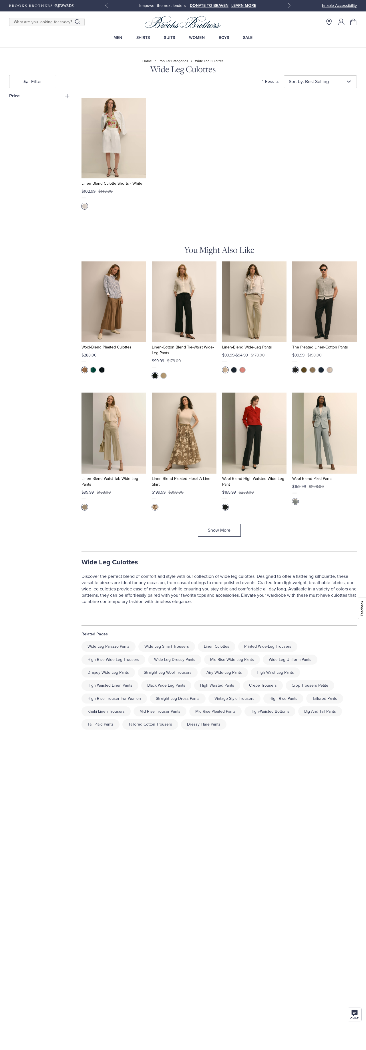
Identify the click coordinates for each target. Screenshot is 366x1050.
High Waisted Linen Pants (109, 685)
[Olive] (304, 370)
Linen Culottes (216, 646)
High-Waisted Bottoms (269, 711)
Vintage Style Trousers (234, 698)
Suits (169, 37)
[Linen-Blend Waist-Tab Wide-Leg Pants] (113, 433)
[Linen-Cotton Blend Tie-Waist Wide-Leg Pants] (184, 301)
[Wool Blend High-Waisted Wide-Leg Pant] (254, 433)
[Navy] (102, 370)
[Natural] (225, 370)
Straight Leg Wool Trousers (168, 672)
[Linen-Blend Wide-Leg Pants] (254, 301)
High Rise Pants (283, 698)
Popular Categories (173, 61)
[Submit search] (77, 22)
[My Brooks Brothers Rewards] (41, 6)
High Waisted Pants (217, 685)
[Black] (155, 376)
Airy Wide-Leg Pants (224, 672)
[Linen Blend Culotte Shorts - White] (113, 138)
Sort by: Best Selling (309, 81)
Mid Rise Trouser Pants (160, 711)
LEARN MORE (243, 5)
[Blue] (295, 501)
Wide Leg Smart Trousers (166, 646)
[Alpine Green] (93, 370)
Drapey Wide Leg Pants (108, 672)
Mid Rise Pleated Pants (215, 711)
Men (118, 37)
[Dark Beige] (84, 370)
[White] (84, 206)
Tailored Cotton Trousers (150, 724)
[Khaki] (312, 370)
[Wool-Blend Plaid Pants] (324, 433)
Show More (219, 530)
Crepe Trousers (263, 685)
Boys (224, 37)
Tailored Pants (324, 698)
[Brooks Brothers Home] (183, 22)
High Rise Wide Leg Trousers (113, 659)
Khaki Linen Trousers (106, 711)
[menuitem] (118, 38)
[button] (353, 22)
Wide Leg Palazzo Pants (108, 646)
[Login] (341, 21)
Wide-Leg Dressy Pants (174, 659)
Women (197, 37)
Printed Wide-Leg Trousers (267, 646)
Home (147, 61)
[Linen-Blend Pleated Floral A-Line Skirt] (184, 433)
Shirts (143, 37)
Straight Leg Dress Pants (178, 698)
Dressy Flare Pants (203, 724)
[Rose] (242, 370)
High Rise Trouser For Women (114, 698)
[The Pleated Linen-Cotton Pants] (324, 301)
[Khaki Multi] (155, 507)
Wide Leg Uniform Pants (290, 659)
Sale (247, 37)
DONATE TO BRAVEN (209, 5)
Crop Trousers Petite (310, 685)
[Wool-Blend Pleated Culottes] (113, 301)
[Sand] (163, 376)
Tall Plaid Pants (100, 724)
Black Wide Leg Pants (166, 685)
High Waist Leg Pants (275, 672)
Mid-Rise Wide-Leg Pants (232, 659)
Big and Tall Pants (320, 711)
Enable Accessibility (339, 5)
